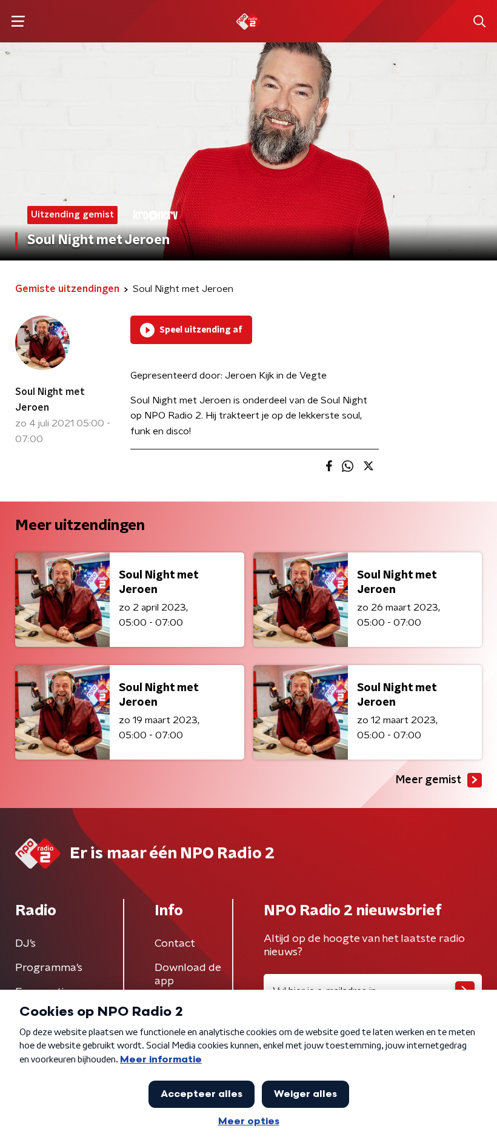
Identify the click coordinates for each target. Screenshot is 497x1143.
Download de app (188, 974)
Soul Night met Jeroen (50, 399)
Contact (175, 943)
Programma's (48, 967)
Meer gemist (428, 780)
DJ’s (25, 943)
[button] (18, 21)
